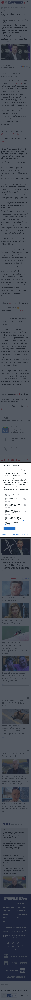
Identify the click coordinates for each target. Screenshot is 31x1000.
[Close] (27, 465)
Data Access (15, 534)
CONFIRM (9, 528)
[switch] (24, 499)
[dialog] (15, 500)
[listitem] (15, 495)
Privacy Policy (25, 534)
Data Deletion (5, 534)
